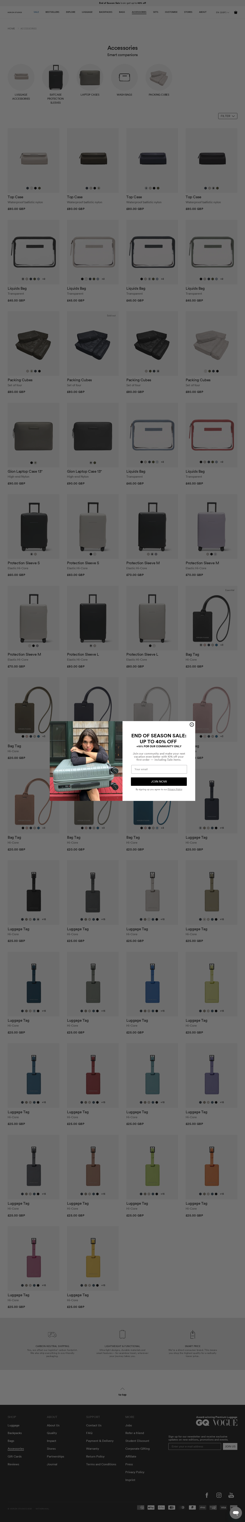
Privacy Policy (175, 789)
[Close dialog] (192, 724)
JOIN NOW (159, 781)
